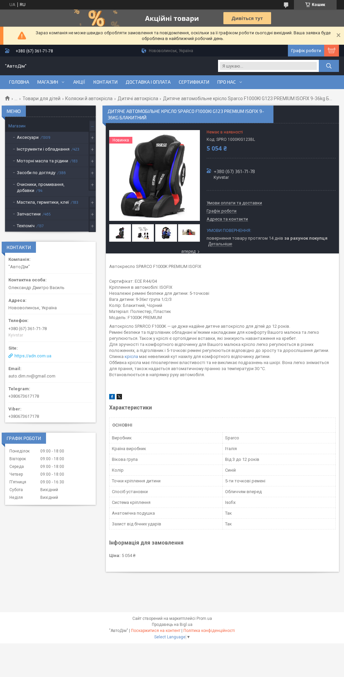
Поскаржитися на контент (155, 630)
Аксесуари (28, 137)
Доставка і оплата (148, 82)
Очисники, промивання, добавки (40, 187)
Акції (79, 82)
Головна (19, 82)
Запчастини (29, 213)
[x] (119, 397)
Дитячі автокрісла (138, 98)
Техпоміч (26, 225)
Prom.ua (204, 618)
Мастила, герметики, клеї (43, 202)
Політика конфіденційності (209, 630)
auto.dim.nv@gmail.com (31, 376)
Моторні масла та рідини (42, 160)
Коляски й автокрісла (89, 98)
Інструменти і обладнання (43, 149)
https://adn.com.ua (32, 355)
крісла (131, 356)
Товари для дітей (41, 98)
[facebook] (112, 397)
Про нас (226, 82)
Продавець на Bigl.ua (172, 624)
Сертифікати (194, 82)
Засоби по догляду (36, 172)
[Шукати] (329, 66)
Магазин (47, 82)
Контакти (105, 82)
